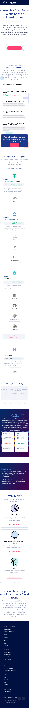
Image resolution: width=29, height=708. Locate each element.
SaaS (5, 278)
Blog (5, 677)
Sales (5, 643)
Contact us (6, 679)
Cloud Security (7, 659)
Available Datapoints (9, 631)
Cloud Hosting (8, 219)
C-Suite (6, 645)
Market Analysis (8, 666)
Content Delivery (9, 181)
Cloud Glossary (8, 689)
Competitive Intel (8, 668)
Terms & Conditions (8, 697)
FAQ (5, 682)
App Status (6, 684)
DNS (5, 355)
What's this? (17, 95)
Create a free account (14, 524)
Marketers (6, 640)
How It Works (7, 629)
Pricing (5, 634)
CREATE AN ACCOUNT (14, 48)
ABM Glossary (7, 691)
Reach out (15, 145)
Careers (6, 687)
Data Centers (7, 654)
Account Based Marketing (10, 670)
